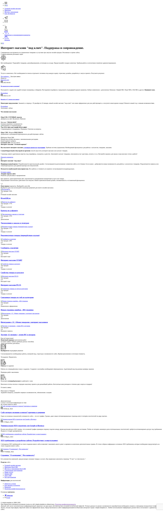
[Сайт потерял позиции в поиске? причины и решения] (19, 406)
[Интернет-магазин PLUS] (9, 276)
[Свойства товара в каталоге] (10, 264)
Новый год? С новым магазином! (10, 99)
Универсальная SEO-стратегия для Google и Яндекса (22, 426)
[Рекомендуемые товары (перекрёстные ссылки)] (17, 226)
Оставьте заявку (6, 172)
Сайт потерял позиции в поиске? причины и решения (23, 412)
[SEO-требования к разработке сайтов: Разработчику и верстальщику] (23, 434)
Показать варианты (7, 157)
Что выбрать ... (5, 76)
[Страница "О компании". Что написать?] (14, 449)
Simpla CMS (8, 474)
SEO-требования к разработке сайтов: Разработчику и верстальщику (29, 440)
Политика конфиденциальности (65, 504)
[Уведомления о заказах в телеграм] (12, 214)
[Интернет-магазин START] (10, 251)
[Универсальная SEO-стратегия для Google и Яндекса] (18, 419)
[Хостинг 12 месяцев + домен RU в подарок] (15, 326)
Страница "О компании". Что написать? (18, 455)
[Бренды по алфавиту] (8, 202)
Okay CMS (8, 475)
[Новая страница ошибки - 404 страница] (14, 301)
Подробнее (4, 93)
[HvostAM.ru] (5, 189)
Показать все (5, 80)
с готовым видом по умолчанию (34, 147)
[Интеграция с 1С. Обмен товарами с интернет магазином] (20, 313)
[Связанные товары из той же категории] (14, 289)
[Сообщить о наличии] (8, 239)
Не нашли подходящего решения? (10, 86)
